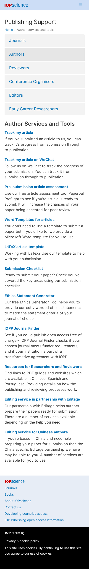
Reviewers (19, 67)
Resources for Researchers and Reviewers (43, 366)
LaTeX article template (24, 246)
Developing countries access (26, 513)
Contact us (13, 507)
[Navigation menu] (80, 5)
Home (9, 29)
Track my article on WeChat (29, 159)
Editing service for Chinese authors (36, 432)
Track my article (19, 132)
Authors (16, 54)
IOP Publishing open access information (34, 520)
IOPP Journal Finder (22, 328)
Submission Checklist (24, 268)
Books (9, 494)
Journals (17, 40)
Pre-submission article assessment (36, 186)
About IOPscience (18, 501)
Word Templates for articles (30, 219)
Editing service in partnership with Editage (42, 399)
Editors (16, 95)
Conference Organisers (31, 81)
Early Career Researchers (33, 108)
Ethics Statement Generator (30, 295)
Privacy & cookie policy (22, 541)
